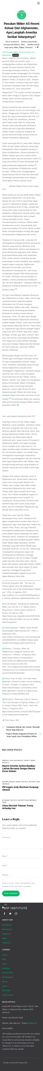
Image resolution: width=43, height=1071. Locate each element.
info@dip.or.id (31, 1023)
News (33, 760)
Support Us (6, 934)
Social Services (8, 995)
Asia (11, 760)
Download (15, 55)
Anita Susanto (12, 42)
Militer (16, 47)
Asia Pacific (32, 42)
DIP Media (6, 990)
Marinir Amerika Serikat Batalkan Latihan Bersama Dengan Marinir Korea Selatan (18, 768)
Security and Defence (12, 45)
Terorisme (29, 47)
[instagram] (16, 913)
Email (5, 865)
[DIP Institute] (15, 908)
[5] (3, 678)
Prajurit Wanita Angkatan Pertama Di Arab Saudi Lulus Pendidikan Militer (21, 735)
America (24, 42)
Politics (5, 763)
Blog (4, 959)
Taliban (21, 47)
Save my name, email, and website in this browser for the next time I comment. (18, 884)
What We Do (7, 929)
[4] (31, 344)
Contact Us (6, 943)
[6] (18, 405)
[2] (3, 604)
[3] (3, 628)
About (4, 938)
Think (23, 45)
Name (5, 856)
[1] (3, 583)
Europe (5, 782)
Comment (6, 837)
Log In (4, 964)
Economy (6, 800)
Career (4, 955)
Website (5, 875)
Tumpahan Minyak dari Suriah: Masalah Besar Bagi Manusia (23, 728)
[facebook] (4, 913)
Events (27, 760)
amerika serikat (33, 45)
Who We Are (7, 925)
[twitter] (10, 913)
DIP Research (7, 977)
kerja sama (9, 47)
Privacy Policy (7, 973)
